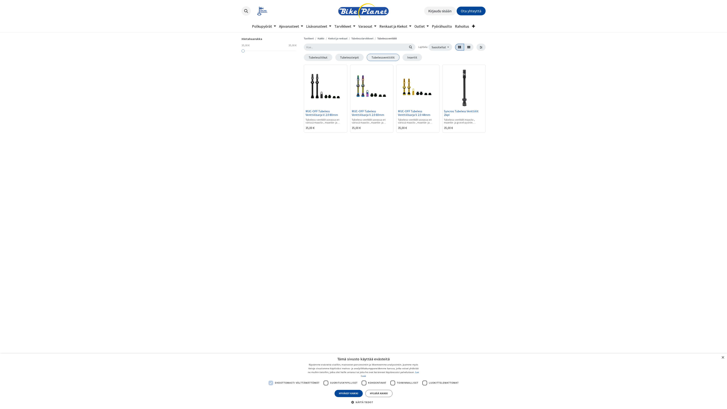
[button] (246, 11)
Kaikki (321, 38)
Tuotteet (309, 38)
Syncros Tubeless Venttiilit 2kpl (461, 113)
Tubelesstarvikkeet (362, 38)
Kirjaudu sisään (440, 11)
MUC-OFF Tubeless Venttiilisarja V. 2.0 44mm (414, 113)
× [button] (722, 357)
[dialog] (363, 381)
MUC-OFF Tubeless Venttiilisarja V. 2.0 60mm (368, 113)
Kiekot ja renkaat (337, 38)
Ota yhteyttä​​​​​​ (471, 11)
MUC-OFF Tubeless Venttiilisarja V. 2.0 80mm (322, 113)
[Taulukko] (459, 47)
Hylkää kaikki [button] (379, 393)
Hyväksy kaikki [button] (348, 393)
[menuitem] (264, 26)
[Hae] (410, 47)
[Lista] (468, 47)
